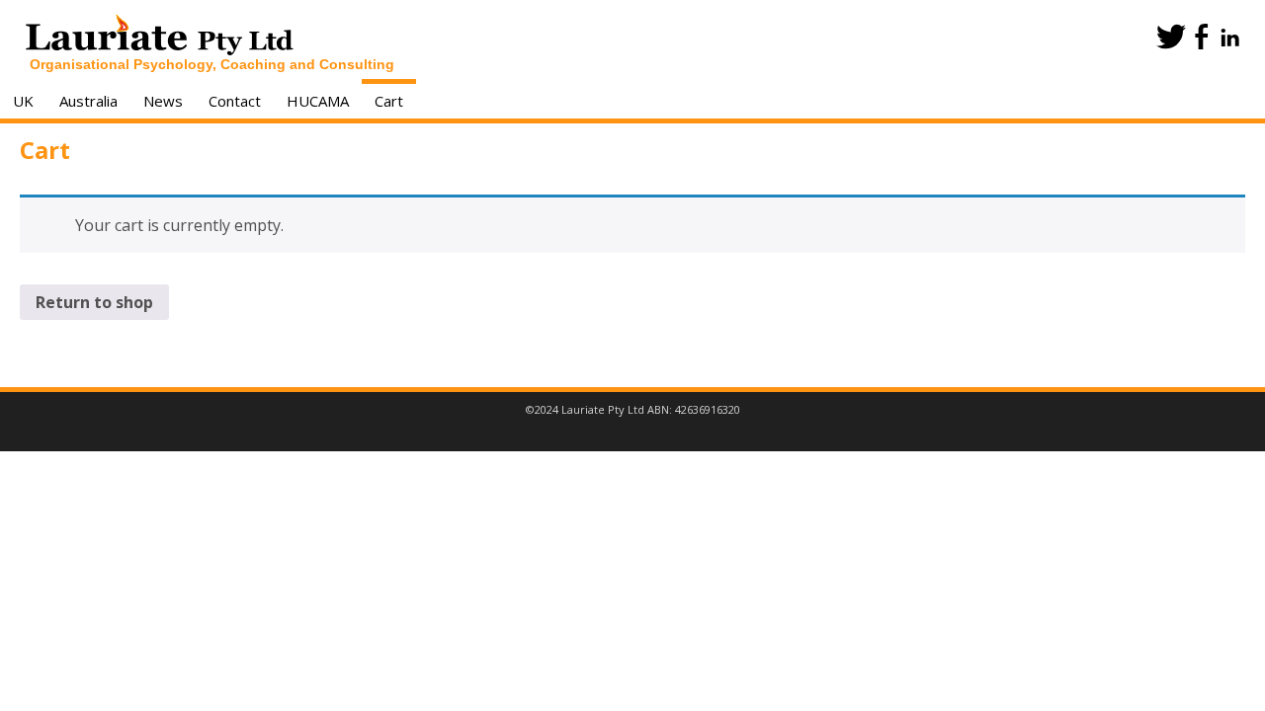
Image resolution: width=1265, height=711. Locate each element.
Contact (235, 101)
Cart (389, 101)
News (163, 101)
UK (23, 101)
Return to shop (94, 302)
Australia (88, 101)
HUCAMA (318, 101)
